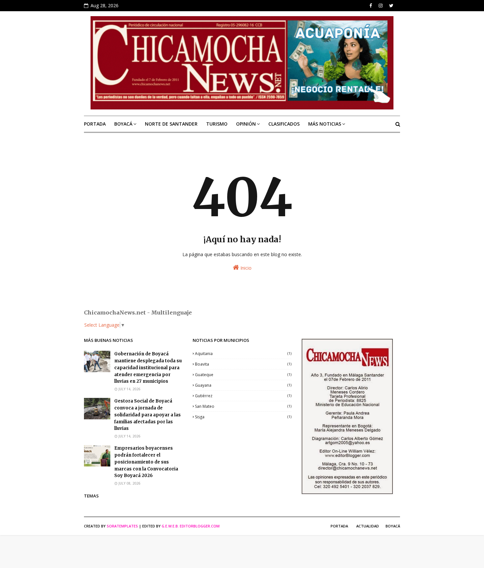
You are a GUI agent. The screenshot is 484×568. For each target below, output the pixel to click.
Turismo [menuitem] (217, 124)
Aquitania (243, 353)
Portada (339, 525)
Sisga (243, 417)
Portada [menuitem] (95, 124)
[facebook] (371, 5)
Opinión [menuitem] (246, 124)
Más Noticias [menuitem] (324, 124)
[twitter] (391, 5)
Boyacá (393, 525)
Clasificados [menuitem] (284, 124)
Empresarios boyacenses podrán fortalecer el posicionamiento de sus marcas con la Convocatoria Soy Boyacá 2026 (146, 461)
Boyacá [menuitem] (123, 124)
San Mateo (243, 406)
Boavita (243, 364)
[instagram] (380, 5)
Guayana (243, 385)
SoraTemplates (122, 525)
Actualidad (367, 525)
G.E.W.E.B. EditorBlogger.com (191, 525)
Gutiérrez (243, 396)
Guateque (243, 374)
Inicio (245, 268)
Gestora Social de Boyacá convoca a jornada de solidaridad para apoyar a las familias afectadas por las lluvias (147, 414)
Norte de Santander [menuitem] (171, 124)
